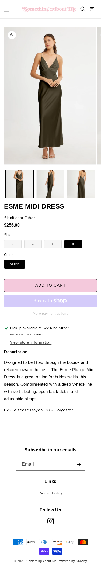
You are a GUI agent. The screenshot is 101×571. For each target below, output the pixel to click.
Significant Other (19, 218)
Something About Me (41, 561)
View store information (30, 342)
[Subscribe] (79, 464)
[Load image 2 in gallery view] (50, 184)
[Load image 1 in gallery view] (19, 184)
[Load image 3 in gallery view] (81, 184)
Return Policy (50, 493)
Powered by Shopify (72, 561)
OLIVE (14, 264)
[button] (6, 9)
